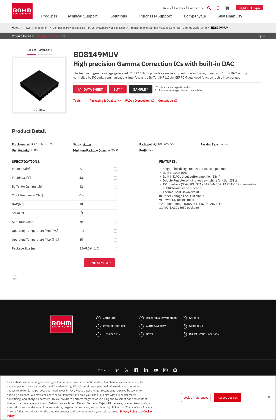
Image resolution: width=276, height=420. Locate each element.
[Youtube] (155, 370)
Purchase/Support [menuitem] (155, 16)
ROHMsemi (126, 370)
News (167, 7)
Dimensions (45, 49)
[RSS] (116, 370)
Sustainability (111, 334)
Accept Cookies (228, 397)
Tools (77, 100)
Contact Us (195, 7)
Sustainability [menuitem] (230, 16)
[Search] (209, 7)
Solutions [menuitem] (118, 16)
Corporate (109, 317)
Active (87, 144)
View (41, 109)
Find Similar (99, 262)
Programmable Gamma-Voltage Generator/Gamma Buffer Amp (168, 27)
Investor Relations (114, 325)
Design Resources (50, 36)
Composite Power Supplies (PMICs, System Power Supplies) (89, 27)
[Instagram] (165, 370)
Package (31, 49)
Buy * (117, 89)
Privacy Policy (128, 411)
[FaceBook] (136, 370)
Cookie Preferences (195, 397)
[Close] (269, 397)
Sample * (140, 89)
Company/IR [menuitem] (195, 16)
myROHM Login (249, 8)
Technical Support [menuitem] (82, 16)
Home (15, 27)
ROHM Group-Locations (204, 334)
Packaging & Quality (103, 100)
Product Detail (21, 36)
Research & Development (162, 317)
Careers (179, 7)
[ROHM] (22, 12)
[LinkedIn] (146, 370)
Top (259, 36)
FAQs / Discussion (137, 100)
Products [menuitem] (49, 16)
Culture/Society (156, 325)
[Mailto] (175, 370)
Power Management (36, 27)
